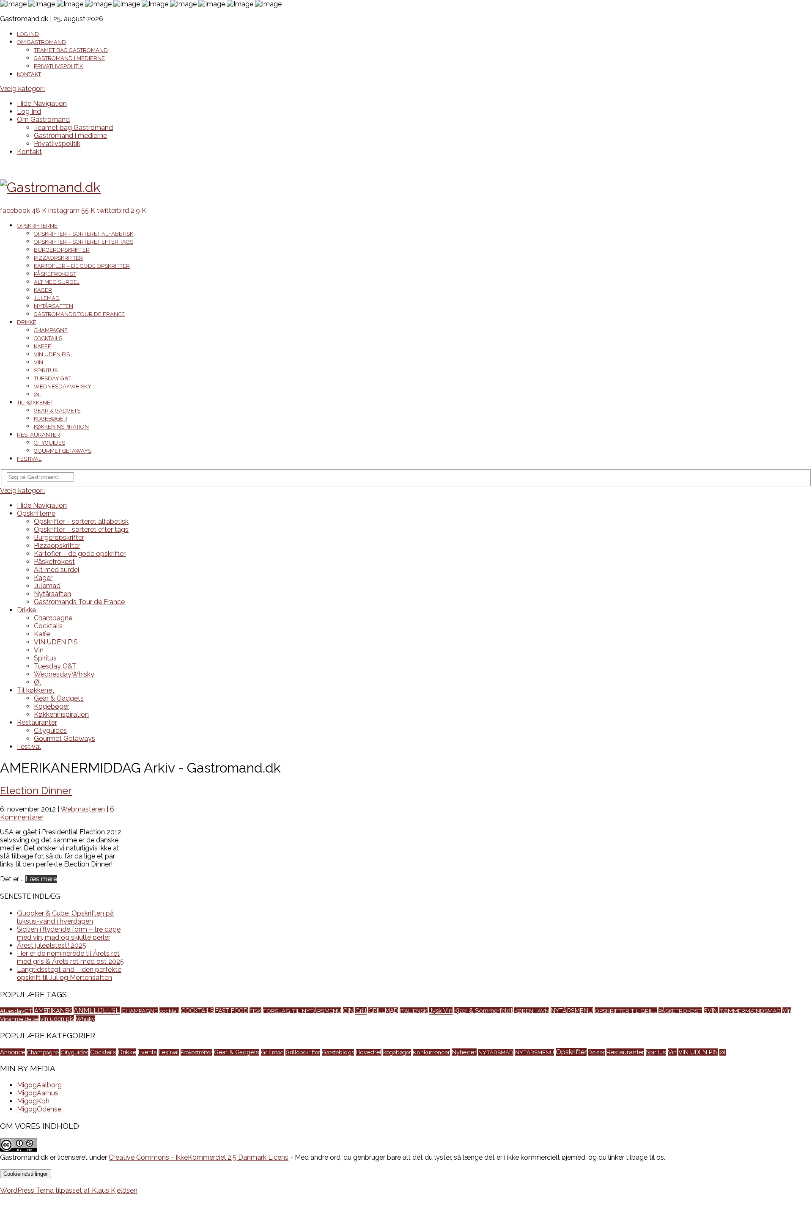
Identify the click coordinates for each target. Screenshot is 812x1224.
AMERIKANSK (53, 1010)
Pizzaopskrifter (58, 258)
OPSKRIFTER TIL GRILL (626, 1010)
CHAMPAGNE (139, 1010)
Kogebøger (50, 418)
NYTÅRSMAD (495, 1052)
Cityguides (49, 443)
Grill (361, 1011)
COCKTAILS (197, 1010)
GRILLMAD (383, 1010)
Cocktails (48, 338)
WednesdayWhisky (62, 386)
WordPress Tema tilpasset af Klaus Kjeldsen (68, 1190)
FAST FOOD (231, 1010)
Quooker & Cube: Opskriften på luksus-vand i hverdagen (65, 917)
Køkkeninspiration (61, 427)
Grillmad (272, 1052)
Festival (29, 459)
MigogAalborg (39, 1085)
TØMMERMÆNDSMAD (750, 1010)
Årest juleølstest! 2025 (51, 945)
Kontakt (29, 74)
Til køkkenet (35, 402)
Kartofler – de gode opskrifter (82, 266)
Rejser (596, 1052)
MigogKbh (33, 1101)
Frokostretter (196, 1052)
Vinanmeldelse (19, 1018)
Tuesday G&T (52, 378)
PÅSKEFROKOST (680, 1010)
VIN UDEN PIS (52, 354)
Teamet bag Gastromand (71, 50)
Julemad (47, 298)
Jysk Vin (441, 1011)
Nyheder (464, 1052)
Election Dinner (36, 790)
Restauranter (38, 435)
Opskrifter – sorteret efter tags (83, 242)
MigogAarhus (37, 1093)
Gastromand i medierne (69, 58)
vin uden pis (57, 1018)
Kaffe (42, 346)
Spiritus (46, 370)
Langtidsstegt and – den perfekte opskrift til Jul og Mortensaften (69, 973)
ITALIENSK (414, 1010)
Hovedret (368, 1052)
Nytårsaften (53, 306)
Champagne (51, 330)
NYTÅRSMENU (572, 1010)
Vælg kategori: (22, 89)
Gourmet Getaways (62, 451)
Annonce (12, 1052)
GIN (348, 1010)
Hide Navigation (42, 103)
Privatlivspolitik (58, 66)
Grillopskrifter (302, 1052)
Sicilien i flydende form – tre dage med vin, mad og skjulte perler (69, 933)
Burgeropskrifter (62, 250)
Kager (43, 290)
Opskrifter (571, 1052)
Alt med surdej (57, 282)
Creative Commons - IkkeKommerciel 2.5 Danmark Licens (198, 1157)
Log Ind (28, 34)
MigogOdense (39, 1109)
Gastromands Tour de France (79, 314)
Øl (37, 394)
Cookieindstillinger (25, 1174)
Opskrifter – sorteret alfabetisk (83, 234)
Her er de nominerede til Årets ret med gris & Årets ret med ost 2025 (70, 957)
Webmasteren (82, 809)
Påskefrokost (55, 274)
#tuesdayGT (16, 1010)
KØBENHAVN (531, 1010)
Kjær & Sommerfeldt (483, 1010)
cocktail (169, 1010)
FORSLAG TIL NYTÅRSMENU (302, 1010)
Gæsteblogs (338, 1052)
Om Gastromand (41, 42)
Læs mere (41, 879)
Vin (38, 362)
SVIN (711, 1010)
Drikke (26, 322)
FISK (255, 1010)
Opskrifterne (37, 226)
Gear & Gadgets (57, 410)
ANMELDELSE (97, 1011)
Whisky (85, 1018)
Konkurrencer (431, 1052)
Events (147, 1052)
